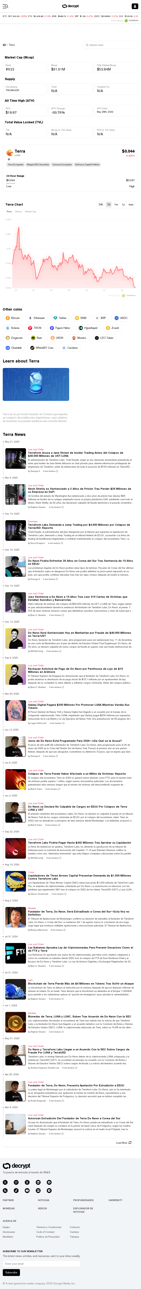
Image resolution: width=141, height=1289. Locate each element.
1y (123, 204)
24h (101, 204)
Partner (8, 1200)
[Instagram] (16, 1182)
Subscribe (11, 1272)
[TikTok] (16, 1190)
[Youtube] (27, 1190)
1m (116, 204)
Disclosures (9, 1232)
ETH (30, 16)
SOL (121, 16)
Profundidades (83, 1200)
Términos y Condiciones (48, 1227)
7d (108, 204)
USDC (97, 16)
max (131, 204)
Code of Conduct (45, 1232)
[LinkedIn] (38, 1182)
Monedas (9, 1208)
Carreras (74, 1232)
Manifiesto (8, 1236)
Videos (42, 1208)
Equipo (6, 1227)
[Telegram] (49, 1190)
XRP (76, 16)
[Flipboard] (38, 1190)
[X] (5, 1182)
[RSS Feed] (5, 1190)
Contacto (75, 1227)
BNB (54, 16)
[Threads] (27, 1182)
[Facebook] (49, 1182)
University (115, 1200)
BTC (5, 16)
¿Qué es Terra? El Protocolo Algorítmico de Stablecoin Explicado (33, 407)
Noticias (43, 1200)
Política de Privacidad (47, 1236)
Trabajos (74, 1236)
